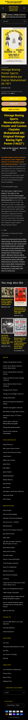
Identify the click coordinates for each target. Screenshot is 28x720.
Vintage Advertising (9, 398)
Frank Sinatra (7, 456)
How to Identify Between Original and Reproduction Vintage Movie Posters (13, 604)
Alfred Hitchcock (8, 444)
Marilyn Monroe (8, 480)
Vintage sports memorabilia (10, 268)
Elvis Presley (6, 499)
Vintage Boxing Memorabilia (11, 427)
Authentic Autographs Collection (12, 407)
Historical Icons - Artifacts (11, 522)
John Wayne (6, 468)
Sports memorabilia (7, 264)
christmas (6, 579)
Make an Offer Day (8, 610)
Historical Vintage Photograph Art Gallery (13, 403)
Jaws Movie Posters (9, 534)
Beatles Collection (8, 571)
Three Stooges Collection (10, 563)
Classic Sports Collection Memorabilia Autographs (10, 422)
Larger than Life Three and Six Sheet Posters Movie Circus (14, 584)
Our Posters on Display (10, 654)
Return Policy (7, 677)
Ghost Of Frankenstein (10, 567)
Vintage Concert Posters (10, 390)
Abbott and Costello (9, 460)
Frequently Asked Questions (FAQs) (13, 646)
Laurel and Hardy (8, 495)
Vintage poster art (16, 266)
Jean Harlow (6, 487)
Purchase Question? (9, 628)
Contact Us (14, 104)
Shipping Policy (7, 681)
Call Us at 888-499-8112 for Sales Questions (13, 623)
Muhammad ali (6, 262)
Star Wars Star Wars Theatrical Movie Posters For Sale (12, 542)
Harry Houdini (7, 510)
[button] (3, 8)
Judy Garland (7, 483)
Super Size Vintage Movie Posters (13, 588)
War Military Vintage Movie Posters (13, 411)
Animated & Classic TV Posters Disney (12, 416)
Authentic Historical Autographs (12, 518)
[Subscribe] (23, 692)
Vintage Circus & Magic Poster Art (13, 394)
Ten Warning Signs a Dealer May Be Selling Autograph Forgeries (13, 597)
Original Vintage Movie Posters (12, 362)
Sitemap (5, 658)
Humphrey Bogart (8, 476)
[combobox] (14, 21)
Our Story (6, 643)
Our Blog (5, 650)
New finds (15, 262)
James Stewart (7, 472)
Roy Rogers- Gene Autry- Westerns (13, 491)
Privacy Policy (7, 673)
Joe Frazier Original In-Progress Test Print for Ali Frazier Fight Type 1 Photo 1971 (7, 339)
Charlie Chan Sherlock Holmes (12, 452)
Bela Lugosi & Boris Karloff (11, 448)
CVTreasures (16, 717)
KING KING (6, 537)
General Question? (8, 631)
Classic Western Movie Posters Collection (12, 385)
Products (22, 262)
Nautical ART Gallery (9, 551)
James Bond (6, 464)
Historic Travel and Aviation (11, 559)
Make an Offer (14, 109)
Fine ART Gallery (8, 555)
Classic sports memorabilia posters (12, 248)
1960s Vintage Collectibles (11, 592)
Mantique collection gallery (15, 255)
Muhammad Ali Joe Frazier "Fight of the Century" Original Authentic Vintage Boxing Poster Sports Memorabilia (20, 343)
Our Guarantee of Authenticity (12, 669)
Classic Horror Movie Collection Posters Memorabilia (12, 367)
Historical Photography (10, 514)
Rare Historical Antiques (10, 575)
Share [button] (5, 230)
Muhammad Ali (7, 526)
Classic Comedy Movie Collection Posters (13, 373)
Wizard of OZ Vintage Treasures (12, 530)
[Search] (24, 21)
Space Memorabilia (8, 547)
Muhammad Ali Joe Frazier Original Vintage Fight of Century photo (7, 302)
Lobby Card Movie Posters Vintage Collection (13, 379)
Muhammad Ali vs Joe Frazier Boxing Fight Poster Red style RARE (20, 310)
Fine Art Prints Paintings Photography (10, 432)
